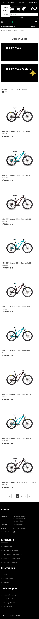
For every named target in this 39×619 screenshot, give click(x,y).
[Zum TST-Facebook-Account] (17, 532)
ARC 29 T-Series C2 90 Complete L (16, 131)
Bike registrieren (9, 603)
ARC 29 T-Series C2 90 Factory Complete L (19, 482)
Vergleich (22, 2)
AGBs (5, 575)
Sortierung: (6, 89)
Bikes (3, 31)
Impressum (8, 582)
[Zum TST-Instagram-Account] (14, 532)
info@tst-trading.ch (19, 528)
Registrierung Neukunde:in (13, 554)
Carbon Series (19, 31)
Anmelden (11, 2)
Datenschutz (8, 579)
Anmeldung (8, 546)
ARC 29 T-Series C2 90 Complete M (16, 219)
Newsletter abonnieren (12, 558)
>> (30, 496)
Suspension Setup (10, 595)
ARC (9, 31)
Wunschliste (33, 2)
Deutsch (5, 7)
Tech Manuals (9, 599)
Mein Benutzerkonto (11, 550)
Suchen (20, 17)
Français (5, 14)
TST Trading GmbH (13, 615)
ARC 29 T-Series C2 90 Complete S (16, 307)
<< (9, 496)
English (5, 11)
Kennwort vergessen (11, 562)
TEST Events (8, 607)
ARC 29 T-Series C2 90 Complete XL (16, 394)
